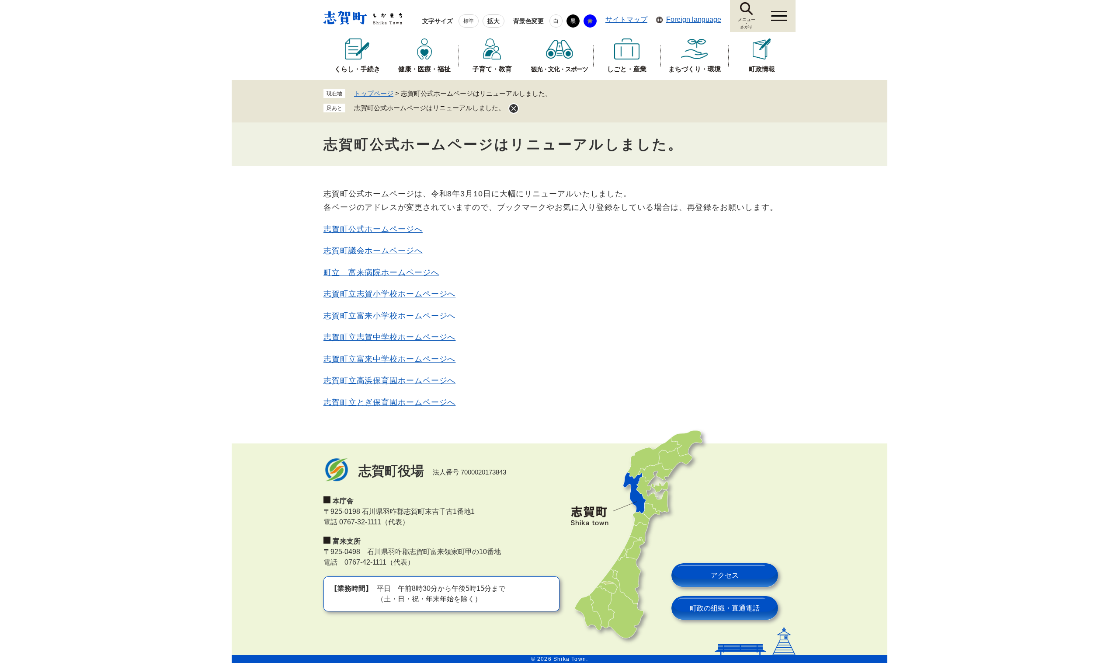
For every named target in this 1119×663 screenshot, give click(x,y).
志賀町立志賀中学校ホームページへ (389, 337)
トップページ (373, 93)
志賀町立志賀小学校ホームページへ (389, 294)
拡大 (493, 20)
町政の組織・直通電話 (725, 608)
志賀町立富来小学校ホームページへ (389, 315)
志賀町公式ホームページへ (373, 229)
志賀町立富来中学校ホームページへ (389, 359)
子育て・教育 (492, 69)
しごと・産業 (626, 69)
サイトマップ (626, 19)
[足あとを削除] (513, 108)
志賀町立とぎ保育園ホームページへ (389, 402)
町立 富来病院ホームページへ (381, 272)
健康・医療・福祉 (424, 69)
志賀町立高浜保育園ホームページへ (389, 380)
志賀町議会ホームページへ (373, 250)
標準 (468, 21)
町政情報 (762, 69)
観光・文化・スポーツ (559, 69)
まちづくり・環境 (694, 69)
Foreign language (693, 19)
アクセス (725, 575)
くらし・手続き (357, 69)
